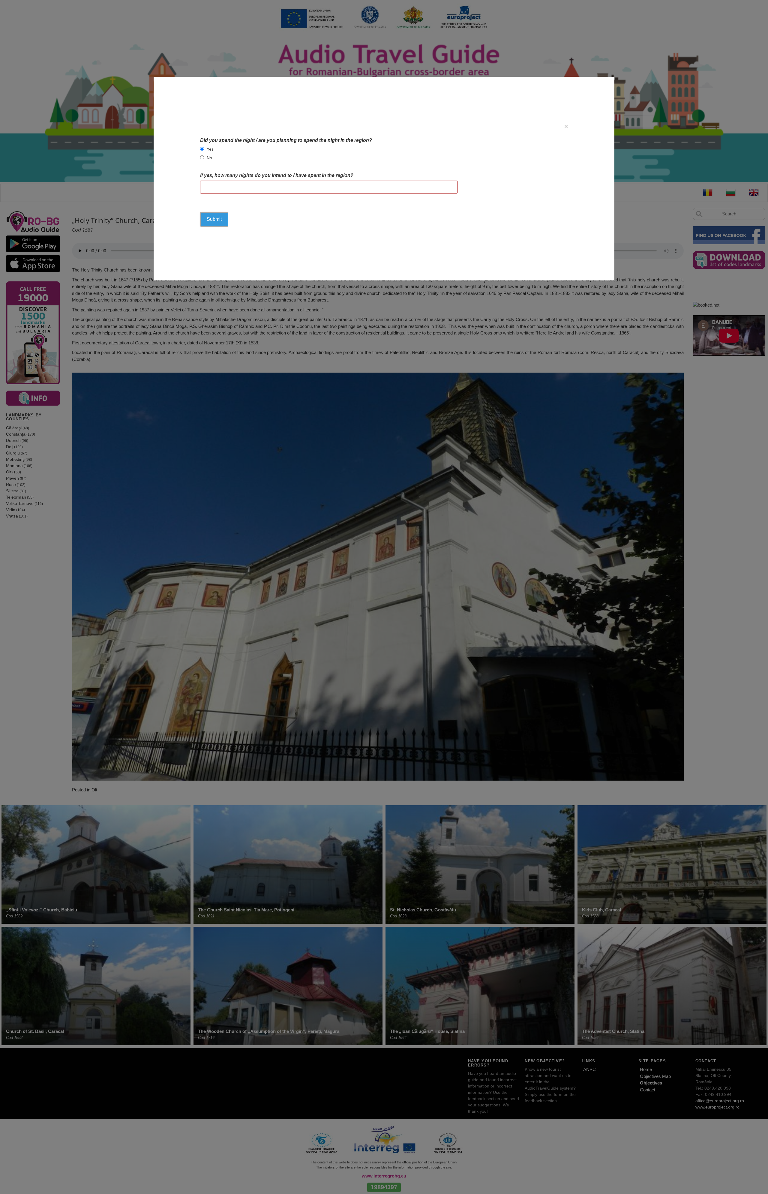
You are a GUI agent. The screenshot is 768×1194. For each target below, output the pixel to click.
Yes (210, 149)
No (209, 157)
